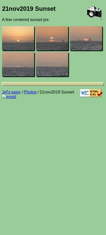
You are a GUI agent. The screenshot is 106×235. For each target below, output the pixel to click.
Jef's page (11, 92)
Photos (30, 92)
